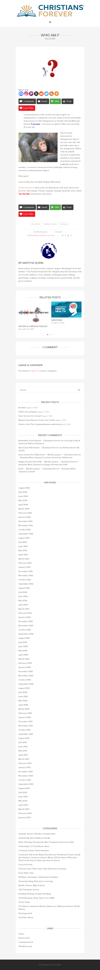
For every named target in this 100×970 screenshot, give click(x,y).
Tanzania (35, 124)
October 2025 (24, 530)
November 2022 (25, 676)
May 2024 (22, 600)
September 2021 (25, 734)
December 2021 (25, 721)
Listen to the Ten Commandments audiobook (39, 424)
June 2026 (23, 496)
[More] (56, 93)
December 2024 (25, 571)
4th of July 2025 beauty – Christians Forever (38, 448)
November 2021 (25, 726)
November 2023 (25, 626)
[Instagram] (26, 93)
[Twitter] (46, 93)
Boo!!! (32, 472)
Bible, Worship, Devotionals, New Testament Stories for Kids (46, 842)
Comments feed (25, 942)
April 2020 (23, 805)
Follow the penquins (27, 412)
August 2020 (24, 788)
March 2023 (23, 659)
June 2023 (23, 646)
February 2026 (25, 513)
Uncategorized (25, 913)
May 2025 (22, 550)
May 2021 (22, 751)
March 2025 (23, 559)
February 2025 (25, 563)
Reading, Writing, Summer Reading (34, 894)
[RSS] (51, 93)
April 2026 (23, 505)
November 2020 (25, 776)
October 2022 (24, 680)
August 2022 (24, 688)
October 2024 (24, 580)
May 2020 (22, 801)
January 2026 (24, 517)
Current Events (25, 864)
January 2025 (24, 567)
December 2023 (25, 621)
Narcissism (56, 320)
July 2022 (22, 692)
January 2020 (24, 817)
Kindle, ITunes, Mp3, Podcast (31, 885)
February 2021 (25, 763)
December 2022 (25, 671)
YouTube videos (25, 917)
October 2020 (24, 780)
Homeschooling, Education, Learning (40, 235)
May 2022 (22, 701)
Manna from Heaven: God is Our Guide (36, 420)
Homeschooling (50, 224)
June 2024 (23, 596)
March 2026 (23, 509)
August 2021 (23, 738)
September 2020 (25, 784)
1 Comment (58, 232)
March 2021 (23, 759)
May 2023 (22, 651)
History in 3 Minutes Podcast (33, 326)
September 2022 (25, 684)
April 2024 (23, 605)
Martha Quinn (42, 232)
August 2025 (24, 538)
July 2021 (22, 742)
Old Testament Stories (28, 890)
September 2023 (25, 634)
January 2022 (24, 717)
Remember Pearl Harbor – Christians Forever (39, 440)
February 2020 (25, 813)
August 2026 (24, 488)
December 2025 (25, 521)
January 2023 (24, 667)
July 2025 (22, 542)
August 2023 (24, 638)
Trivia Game (24, 902)
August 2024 (24, 588)
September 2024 (25, 584)
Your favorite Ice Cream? (29, 416)
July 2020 (22, 792)
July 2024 (22, 592)
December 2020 (25, 772)
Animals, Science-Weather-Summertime (36, 834)
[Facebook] (21, 93)
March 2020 (23, 809)
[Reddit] (41, 93)
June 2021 (22, 746)
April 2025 (23, 555)
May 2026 (22, 500)
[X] (36, 93)
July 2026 (22, 492)
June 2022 (23, 696)
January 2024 (24, 617)
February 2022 (25, 713)
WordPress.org (25, 946)
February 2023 (25, 663)
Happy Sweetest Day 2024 (55, 464)
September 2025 (25, 534)
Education (35, 224)
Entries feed (24, 938)
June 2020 (23, 797)
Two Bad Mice (24, 194)
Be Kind (22, 408)
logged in (34, 371)
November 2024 (25, 575)
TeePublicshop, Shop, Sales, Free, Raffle (36, 898)
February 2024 (25, 613)
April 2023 (23, 655)
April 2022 (23, 705)
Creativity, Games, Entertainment (33, 850)
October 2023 (24, 630)
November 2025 (25, 525)
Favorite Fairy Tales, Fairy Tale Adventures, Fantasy (42, 869)
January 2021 (24, 767)
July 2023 (22, 642)
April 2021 (23, 755)
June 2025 (23, 546)
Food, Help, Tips (25, 873)
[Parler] (31, 93)
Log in (21, 934)
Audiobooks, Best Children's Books (34, 838)
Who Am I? (64, 224)
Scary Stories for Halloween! (59, 457)
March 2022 (23, 709)
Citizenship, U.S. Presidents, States (33, 846)
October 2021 (24, 730)
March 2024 (23, 609)
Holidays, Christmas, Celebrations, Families (38, 877)
